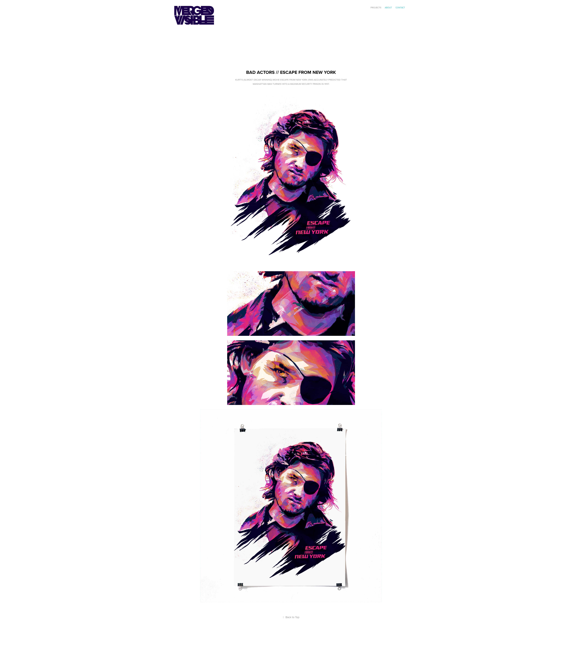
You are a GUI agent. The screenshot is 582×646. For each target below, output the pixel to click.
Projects (376, 7)
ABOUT (388, 7)
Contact (400, 7)
